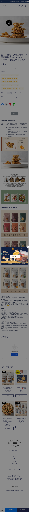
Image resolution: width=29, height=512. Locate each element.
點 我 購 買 (15, 256)
